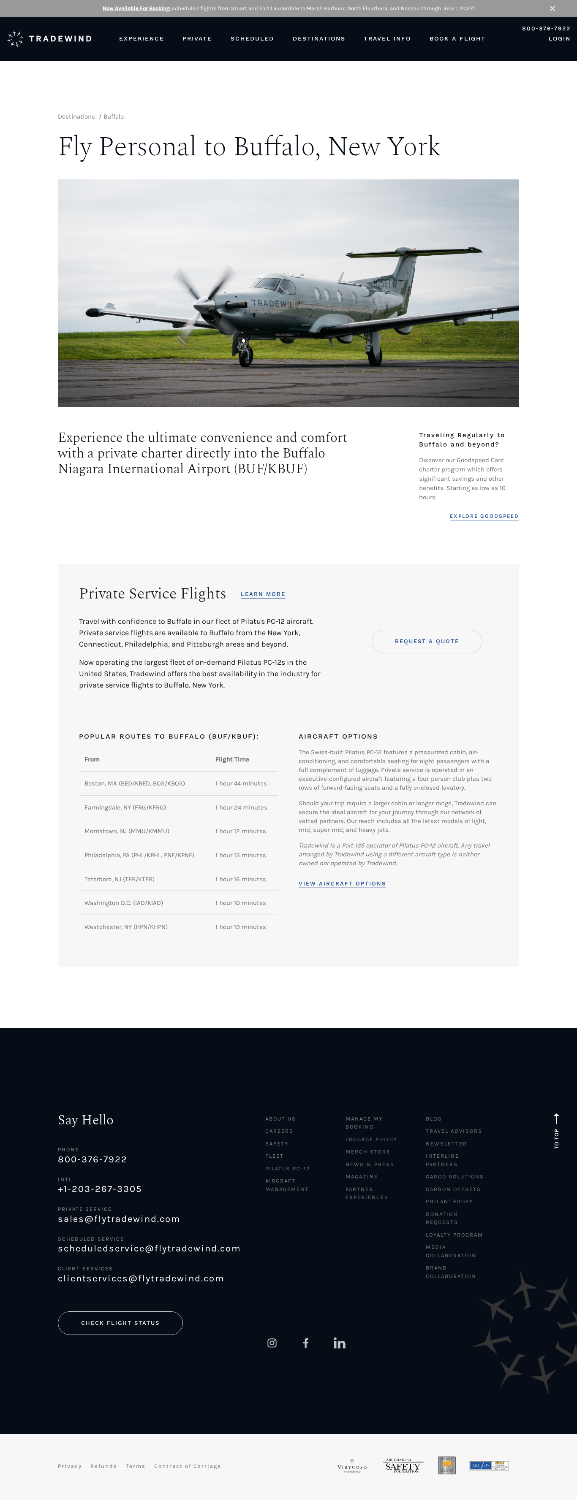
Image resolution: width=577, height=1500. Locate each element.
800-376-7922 (546, 28)
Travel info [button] (387, 38)
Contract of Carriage (187, 1466)
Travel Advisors (454, 1131)
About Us (280, 1119)
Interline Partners (442, 1160)
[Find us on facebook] (306, 1343)
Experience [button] (141, 38)
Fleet (274, 1156)
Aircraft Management (287, 1185)
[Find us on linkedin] (339, 1343)
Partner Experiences (367, 1193)
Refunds (103, 1466)
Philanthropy (449, 1201)
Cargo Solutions (455, 1176)
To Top (556, 1139)
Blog (434, 1119)
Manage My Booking (364, 1123)
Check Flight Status (120, 1323)
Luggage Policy (371, 1139)
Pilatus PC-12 (287, 1168)
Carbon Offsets (453, 1189)
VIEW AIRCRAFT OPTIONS (342, 883)
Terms (136, 1466)
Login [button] (560, 38)
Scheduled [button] (252, 38)
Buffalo (113, 116)
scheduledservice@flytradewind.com (148, 1248)
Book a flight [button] (458, 38)
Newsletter (446, 1143)
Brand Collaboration (451, 1271)
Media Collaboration (451, 1251)
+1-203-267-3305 (100, 1188)
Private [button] (197, 38)
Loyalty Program (454, 1235)
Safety (276, 1143)
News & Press (370, 1164)
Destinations (76, 116)
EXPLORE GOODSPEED (484, 516)
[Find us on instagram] (272, 1343)
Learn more (263, 594)
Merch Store (368, 1151)
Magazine (362, 1176)
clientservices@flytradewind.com (141, 1278)
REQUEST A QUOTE (427, 641)
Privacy (70, 1466)
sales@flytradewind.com (119, 1218)
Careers (279, 1131)
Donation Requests (442, 1218)
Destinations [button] (319, 38)
